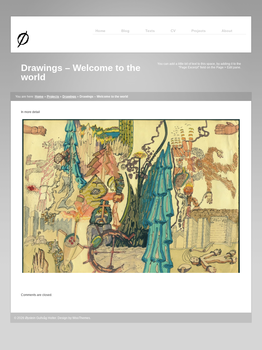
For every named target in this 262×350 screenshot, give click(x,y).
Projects (53, 96)
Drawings (69, 96)
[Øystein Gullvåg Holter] (21, 51)
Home (39, 96)
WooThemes (81, 318)
